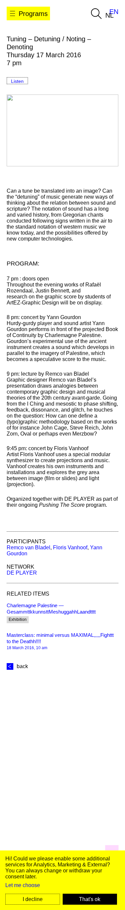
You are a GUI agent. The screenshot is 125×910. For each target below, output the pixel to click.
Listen (17, 81)
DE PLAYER (22, 573)
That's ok (89, 899)
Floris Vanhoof (70, 547)
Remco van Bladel (28, 547)
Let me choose (22, 885)
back (22, 666)
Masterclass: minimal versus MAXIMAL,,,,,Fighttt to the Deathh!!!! (60, 638)
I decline (33, 899)
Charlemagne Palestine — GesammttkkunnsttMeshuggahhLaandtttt (51, 609)
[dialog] (62, 880)
